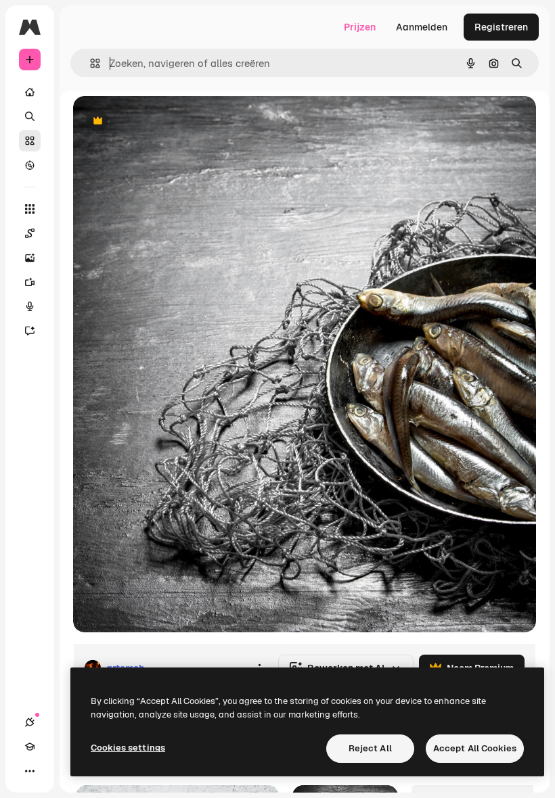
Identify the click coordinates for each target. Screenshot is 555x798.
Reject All (370, 748)
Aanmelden (421, 27)
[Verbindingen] (30, 722)
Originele (162, 121)
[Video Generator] (30, 282)
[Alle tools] (30, 209)
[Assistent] (30, 331)
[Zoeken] (30, 116)
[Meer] (30, 771)
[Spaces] (30, 233)
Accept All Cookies (474, 748)
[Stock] (30, 140)
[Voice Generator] (30, 306)
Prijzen (360, 27)
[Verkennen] (30, 165)
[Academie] (30, 746)
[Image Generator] (30, 257)
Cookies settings (128, 747)
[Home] (30, 92)
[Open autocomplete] (89, 63)
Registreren (501, 27)
